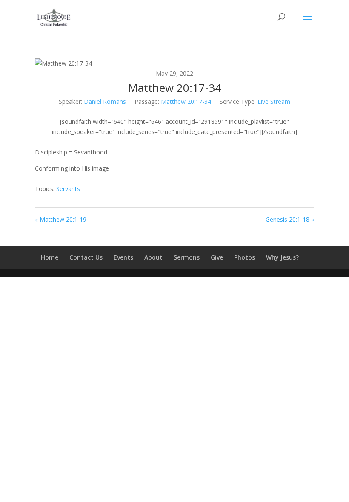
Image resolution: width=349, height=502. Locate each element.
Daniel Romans (105, 101)
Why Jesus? (282, 257)
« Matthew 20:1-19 (60, 219)
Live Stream (273, 101)
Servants (68, 189)
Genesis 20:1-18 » (290, 219)
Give (217, 257)
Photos (244, 257)
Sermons (187, 257)
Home (49, 257)
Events (123, 257)
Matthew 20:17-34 (186, 101)
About (153, 257)
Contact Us (86, 257)
